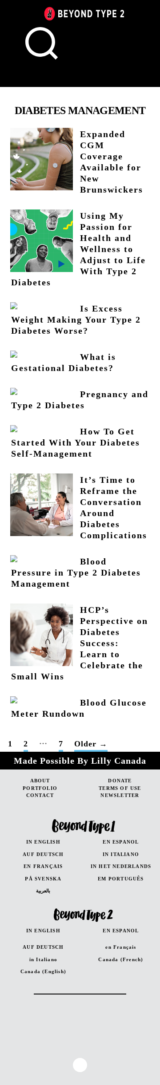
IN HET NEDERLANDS (121, 866)
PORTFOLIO (40, 788)
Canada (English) (43, 971)
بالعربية (43, 890)
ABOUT (40, 780)
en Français (120, 947)
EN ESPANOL (121, 841)
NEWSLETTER (119, 795)
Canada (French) (120, 959)
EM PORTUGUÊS (121, 878)
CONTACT (40, 795)
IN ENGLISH (43, 841)
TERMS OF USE (120, 788)
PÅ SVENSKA (43, 878)
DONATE (120, 780)
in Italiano (43, 959)
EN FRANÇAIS (43, 866)
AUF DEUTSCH (43, 854)
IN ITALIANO (121, 854)
